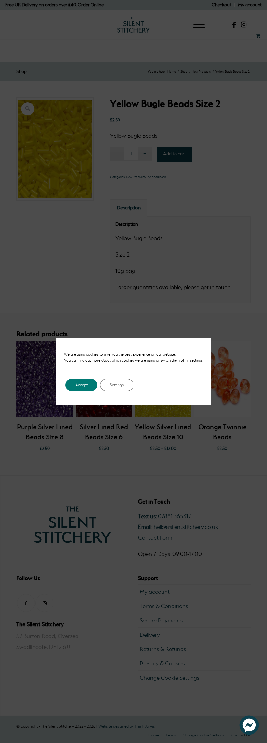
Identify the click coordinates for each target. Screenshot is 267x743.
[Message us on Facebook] (249, 732)
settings (196, 360)
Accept (81, 384)
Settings (117, 384)
